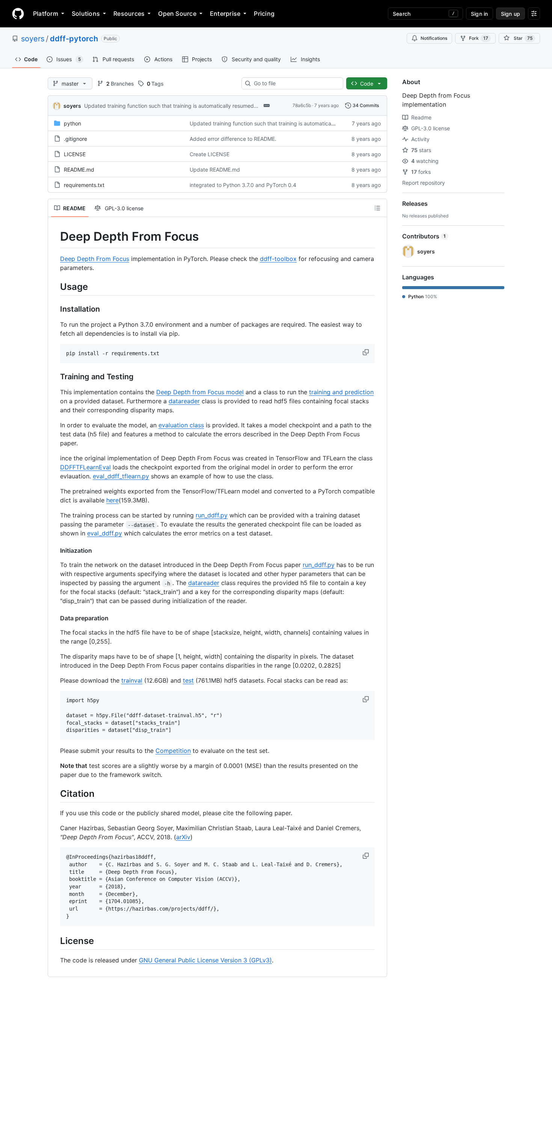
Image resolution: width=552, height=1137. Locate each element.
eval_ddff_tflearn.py (121, 476)
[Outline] (377, 208)
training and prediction (341, 392)
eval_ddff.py (104, 533)
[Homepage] (18, 14)
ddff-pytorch (74, 38)
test (188, 680)
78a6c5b (302, 105)
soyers (32, 38)
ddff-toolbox (278, 258)
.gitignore (75, 139)
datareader (184, 401)
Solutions (86, 13)
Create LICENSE (209, 154)
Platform (45, 13)
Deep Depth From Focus (94, 258)
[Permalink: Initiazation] (55, 550)
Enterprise (225, 13)
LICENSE (75, 154)
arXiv (183, 837)
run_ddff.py (212, 515)
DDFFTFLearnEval (85, 467)
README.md (79, 169)
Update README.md (215, 169)
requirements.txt (84, 185)
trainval (131, 680)
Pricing (264, 13)
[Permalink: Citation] (55, 793)
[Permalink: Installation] (55, 309)
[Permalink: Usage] (55, 286)
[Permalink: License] (55, 940)
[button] (366, 352)
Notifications (434, 38)
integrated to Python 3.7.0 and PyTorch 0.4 (243, 185)
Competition (173, 750)
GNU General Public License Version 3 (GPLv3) (205, 960)
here (112, 500)
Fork (478, 38)
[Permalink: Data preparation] (55, 618)
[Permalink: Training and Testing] (55, 377)
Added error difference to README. (233, 139)
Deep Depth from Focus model (200, 392)
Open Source (177, 13)
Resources (129, 13)
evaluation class (181, 425)
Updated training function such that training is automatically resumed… (171, 106)
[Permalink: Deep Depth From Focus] (55, 236)
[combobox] (295, 83)
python (72, 123)
